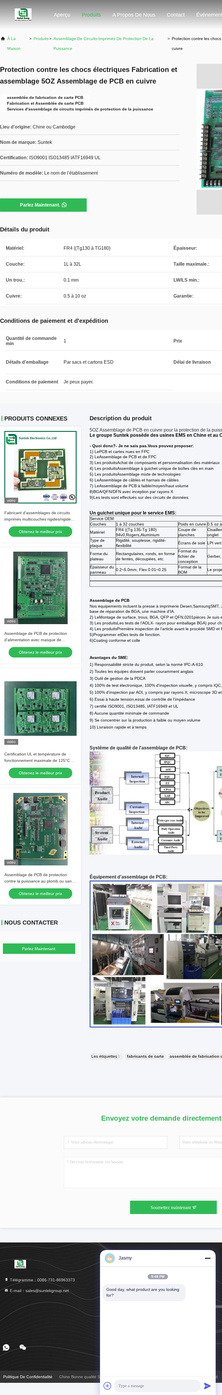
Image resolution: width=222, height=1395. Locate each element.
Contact (176, 15)
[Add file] (107, 1385)
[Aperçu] (23, 14)
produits (41, 38)
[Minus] (207, 1258)
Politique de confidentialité (27, 1376)
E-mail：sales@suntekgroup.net (39, 1290)
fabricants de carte (145, 1056)
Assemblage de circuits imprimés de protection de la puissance (103, 43)
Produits (91, 15)
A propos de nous (133, 15)
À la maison (14, 43)
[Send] (207, 1385)
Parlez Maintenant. (40, 204)
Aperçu (62, 15)
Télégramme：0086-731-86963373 (42, 1280)
